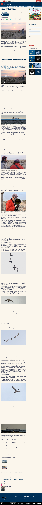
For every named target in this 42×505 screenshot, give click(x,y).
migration (4, 477)
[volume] (4, 4)
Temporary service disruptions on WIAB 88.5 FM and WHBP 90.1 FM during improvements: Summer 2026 (21, 6)
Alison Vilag (6, 447)
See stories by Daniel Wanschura (11, 489)
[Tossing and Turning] (4, 461)
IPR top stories (21, 479)
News (4, 481)
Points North (5, 472)
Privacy (33, 496)
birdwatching (10, 477)
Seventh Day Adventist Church (7, 479)
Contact (16, 496)
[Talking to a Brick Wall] (4, 467)
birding (15, 477)
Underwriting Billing (26, 496)
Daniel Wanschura (4, 12)
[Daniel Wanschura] (3, 488)
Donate (38, 1)
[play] (2, 4)
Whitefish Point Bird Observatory (18, 472)
